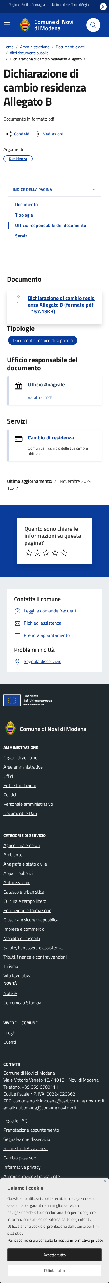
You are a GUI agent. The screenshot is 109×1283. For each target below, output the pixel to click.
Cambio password (20, 1157)
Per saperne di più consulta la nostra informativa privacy (55, 1240)
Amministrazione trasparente (31, 1176)
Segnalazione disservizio (26, 1139)
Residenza (18, 159)
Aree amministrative (23, 766)
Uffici (8, 776)
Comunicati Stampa (22, 1002)
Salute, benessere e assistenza (33, 947)
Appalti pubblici (18, 873)
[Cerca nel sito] (93, 25)
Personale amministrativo (28, 803)
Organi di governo (20, 757)
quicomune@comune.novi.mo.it (46, 1107)
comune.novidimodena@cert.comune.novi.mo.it (59, 1100)
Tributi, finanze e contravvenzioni (35, 956)
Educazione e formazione (27, 910)
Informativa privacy (22, 1167)
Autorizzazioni (16, 882)
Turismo (10, 966)
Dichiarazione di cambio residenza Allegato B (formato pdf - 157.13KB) (61, 304)
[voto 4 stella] (55, 552)
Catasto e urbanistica (23, 891)
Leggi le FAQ (15, 1120)
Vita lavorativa (17, 975)
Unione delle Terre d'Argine (71, 4)
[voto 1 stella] (28, 552)
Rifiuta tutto (54, 1270)
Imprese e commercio (23, 928)
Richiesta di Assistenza (25, 1148)
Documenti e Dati (20, 813)
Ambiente (12, 854)
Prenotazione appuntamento (31, 1129)
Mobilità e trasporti (21, 938)
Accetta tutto (55, 1255)
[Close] (105, 1181)
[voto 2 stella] (37, 552)
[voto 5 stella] (63, 552)
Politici (9, 794)
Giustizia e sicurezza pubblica (30, 919)
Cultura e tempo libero (24, 901)
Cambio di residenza (51, 437)
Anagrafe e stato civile (25, 863)
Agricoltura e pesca (21, 845)
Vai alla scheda (40, 397)
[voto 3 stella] (46, 552)
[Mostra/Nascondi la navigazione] (6, 24)
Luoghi (9, 1032)
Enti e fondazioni (19, 785)
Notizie (10, 993)
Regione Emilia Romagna (27, 4)
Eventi (9, 1042)
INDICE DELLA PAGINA (32, 189)
